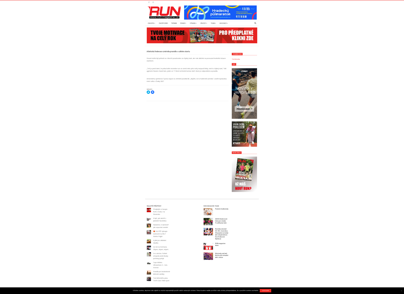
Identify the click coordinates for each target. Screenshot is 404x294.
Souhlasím (265, 290)
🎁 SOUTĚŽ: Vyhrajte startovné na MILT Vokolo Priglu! (160, 233)
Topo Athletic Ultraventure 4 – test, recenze (160, 265)
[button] (165, 13)
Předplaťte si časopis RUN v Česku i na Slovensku (160, 211)
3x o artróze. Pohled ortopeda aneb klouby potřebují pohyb (160, 255)
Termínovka (236, 59)
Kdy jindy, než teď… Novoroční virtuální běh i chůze (221, 255)
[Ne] (401, 291)
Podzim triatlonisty (221, 209)
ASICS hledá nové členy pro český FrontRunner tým (221, 221)
